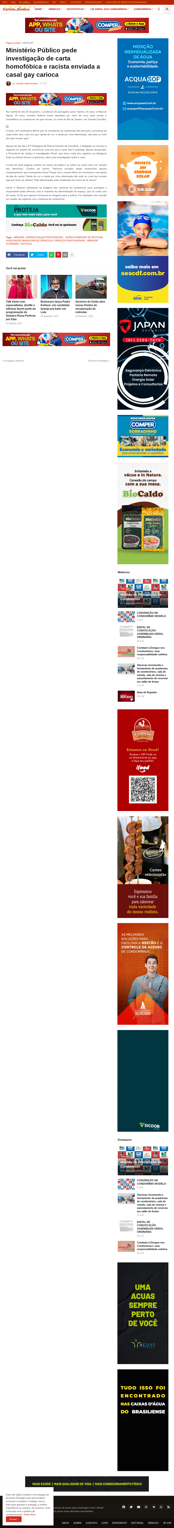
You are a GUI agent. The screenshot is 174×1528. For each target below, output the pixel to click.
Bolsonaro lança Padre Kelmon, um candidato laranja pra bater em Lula (55, 307)
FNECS (63, 2)
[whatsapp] (25, 7)
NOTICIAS (26, 244)
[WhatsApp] (51, 255)
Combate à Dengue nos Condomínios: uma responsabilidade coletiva (152, 651)
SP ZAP (167, 1523)
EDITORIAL (137, 1523)
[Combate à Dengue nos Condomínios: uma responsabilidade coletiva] (126, 651)
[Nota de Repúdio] (126, 696)
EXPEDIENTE (119, 1523)
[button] (159, 9)
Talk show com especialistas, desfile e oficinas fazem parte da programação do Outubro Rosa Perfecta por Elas (21, 310)
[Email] (65, 255)
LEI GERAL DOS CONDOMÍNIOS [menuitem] (108, 9)
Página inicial (13, 43)
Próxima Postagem (98, 360)
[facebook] (124, 1507)
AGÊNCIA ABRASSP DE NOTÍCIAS (84, 237)
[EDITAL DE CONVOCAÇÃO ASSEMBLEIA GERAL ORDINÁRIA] (126, 631)
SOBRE (77, 1523)
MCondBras (24, 2)
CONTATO (91, 1523)
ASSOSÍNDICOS (41, 2)
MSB (13, 2)
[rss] (168, 1507)
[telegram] (30, 7)
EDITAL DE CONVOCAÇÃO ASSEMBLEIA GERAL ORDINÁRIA (150, 632)
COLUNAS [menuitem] (40, 18)
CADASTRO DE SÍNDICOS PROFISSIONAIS (126, 2)
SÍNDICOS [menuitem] (54, 9)
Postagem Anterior (14, 360)
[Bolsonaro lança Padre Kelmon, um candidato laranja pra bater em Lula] (56, 287)
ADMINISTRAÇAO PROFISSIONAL (45, 237)
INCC (5, 2)
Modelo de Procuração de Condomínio (141, 597)
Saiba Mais (29, 1514)
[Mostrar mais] (72, 255)
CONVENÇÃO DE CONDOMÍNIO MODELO (151, 614)
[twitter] (10, 7)
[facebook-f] (6, 7)
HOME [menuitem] (38, 9)
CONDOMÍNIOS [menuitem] (142, 9)
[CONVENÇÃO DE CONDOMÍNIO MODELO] (126, 616)
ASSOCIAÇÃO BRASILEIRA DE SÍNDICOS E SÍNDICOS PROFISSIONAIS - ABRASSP (52, 240)
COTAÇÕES (75, 2)
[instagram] (15, 7)
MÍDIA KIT (153, 1523)
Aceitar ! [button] (13, 1519)
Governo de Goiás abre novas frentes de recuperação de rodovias (90, 307)
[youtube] (20, 7)
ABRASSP (27, 43)
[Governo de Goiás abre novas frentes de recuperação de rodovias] (91, 287)
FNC (54, 2)
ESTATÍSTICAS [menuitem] (75, 9)
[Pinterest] (58, 255)
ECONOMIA (12, 244)
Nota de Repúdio (147, 692)
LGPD (104, 1523)
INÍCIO (65, 1523)
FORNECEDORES (93, 2)
